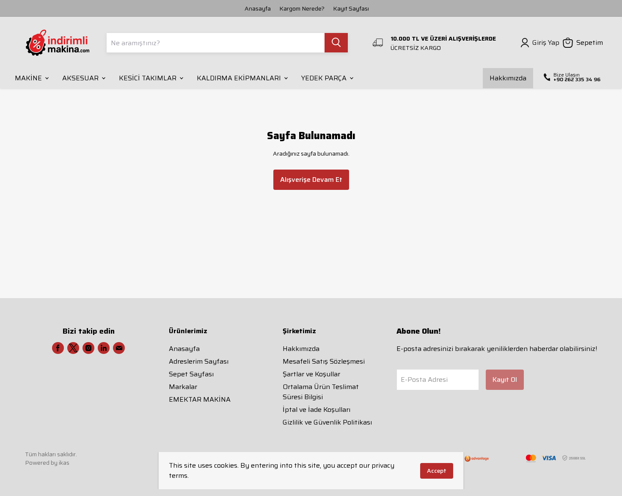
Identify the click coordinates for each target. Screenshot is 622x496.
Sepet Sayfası (191, 374)
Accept (436, 470)
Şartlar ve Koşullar (311, 374)
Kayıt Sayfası (351, 8)
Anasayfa (258, 8)
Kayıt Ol (505, 379)
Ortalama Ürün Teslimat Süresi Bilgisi (321, 391)
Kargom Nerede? (302, 8)
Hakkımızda (301, 348)
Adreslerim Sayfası (198, 361)
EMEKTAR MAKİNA (200, 399)
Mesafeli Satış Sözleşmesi (324, 361)
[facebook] (58, 348)
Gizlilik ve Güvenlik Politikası (327, 422)
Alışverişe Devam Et (311, 179)
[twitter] (73, 348)
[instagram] (88, 348)
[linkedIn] (104, 348)
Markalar (183, 386)
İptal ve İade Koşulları (316, 409)
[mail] (119, 348)
